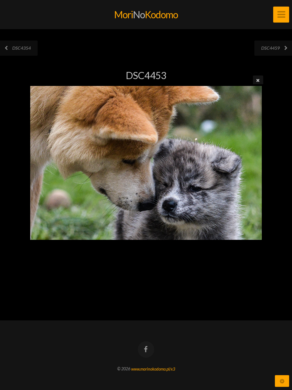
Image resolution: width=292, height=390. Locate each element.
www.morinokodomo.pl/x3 (153, 368)
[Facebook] (146, 349)
